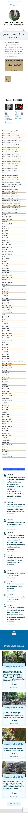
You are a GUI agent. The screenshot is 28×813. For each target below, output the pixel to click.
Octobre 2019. (6, 249)
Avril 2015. (5, 384)
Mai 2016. (5, 349)
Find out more (14, 687)
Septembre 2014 (7, 400)
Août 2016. (5, 342)
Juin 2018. (5, 291)
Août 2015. (5, 375)
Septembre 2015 (7, 372)
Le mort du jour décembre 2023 (11, 156)
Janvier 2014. (6, 417)
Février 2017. (6, 328)
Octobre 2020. (6, 221)
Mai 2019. (5, 263)
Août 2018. (5, 287)
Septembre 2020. (7, 224)
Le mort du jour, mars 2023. (10, 175)
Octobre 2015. (6, 370)
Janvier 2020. (6, 242)
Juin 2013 (5, 428)
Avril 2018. (5, 296)
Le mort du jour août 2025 (10, 142)
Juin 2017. (5, 319)
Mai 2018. (5, 294)
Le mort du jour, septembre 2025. (12, 140)
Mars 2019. (5, 268)
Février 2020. (6, 240)
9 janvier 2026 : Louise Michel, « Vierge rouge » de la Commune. (8, 117)
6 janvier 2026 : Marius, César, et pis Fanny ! (19, 115)
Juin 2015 (5, 379)
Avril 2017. (5, 324)
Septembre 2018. (7, 282)
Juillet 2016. (5, 345)
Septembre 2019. (7, 254)
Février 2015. (6, 389)
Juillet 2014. (5, 405)
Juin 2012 (5, 449)
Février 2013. (6, 442)
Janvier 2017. (6, 331)
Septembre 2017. (7, 312)
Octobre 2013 (6, 424)
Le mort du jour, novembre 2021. (11, 203)
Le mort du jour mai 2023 (9, 170)
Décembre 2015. (7, 365)
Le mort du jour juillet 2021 (10, 212)
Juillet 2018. (5, 289)
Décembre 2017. (7, 305)
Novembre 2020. (7, 219)
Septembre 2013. (7, 426)
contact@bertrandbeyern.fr (14, 2)
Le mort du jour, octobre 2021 (11, 205)
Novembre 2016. (7, 335)
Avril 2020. (5, 235)
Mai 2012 (5, 447)
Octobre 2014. (6, 398)
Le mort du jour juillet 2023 (10, 166)
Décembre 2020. (7, 217)
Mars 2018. (5, 298)
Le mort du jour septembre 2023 (11, 161)
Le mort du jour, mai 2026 (9, 133)
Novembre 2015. (7, 368)
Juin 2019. (5, 261)
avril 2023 (5, 173)
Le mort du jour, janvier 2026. (10, 135)
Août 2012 (5, 454)
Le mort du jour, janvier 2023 (10, 180)
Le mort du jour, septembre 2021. (12, 207)
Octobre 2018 (6, 280)
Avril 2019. (5, 266)
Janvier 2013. (6, 433)
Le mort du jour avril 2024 (9, 149)
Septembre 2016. (7, 340)
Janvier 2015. (6, 391)
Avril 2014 (5, 412)
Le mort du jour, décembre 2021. (11, 201)
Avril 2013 (5, 438)
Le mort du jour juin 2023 (9, 168)
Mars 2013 (5, 431)
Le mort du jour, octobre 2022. (11, 182)
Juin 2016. (5, 347)
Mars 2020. (5, 238)
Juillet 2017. (5, 317)
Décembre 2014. (7, 393)
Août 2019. (5, 256)
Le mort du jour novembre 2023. (11, 159)
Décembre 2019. (7, 245)
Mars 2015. (5, 386)
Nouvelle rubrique (7, 252)
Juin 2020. (5, 231)
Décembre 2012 (6, 435)
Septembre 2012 (7, 456)
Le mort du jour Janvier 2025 (10, 145)
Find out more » (11, 498)
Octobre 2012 (6, 440)
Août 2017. (5, 314)
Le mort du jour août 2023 (10, 163)
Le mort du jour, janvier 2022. (10, 198)
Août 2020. (5, 226)
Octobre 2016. (6, 338)
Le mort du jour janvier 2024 (10, 154)
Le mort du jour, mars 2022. (10, 194)
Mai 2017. (5, 321)
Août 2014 (5, 403)
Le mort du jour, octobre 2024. (11, 147)
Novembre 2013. (7, 421)
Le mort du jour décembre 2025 (11, 138)
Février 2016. (6, 356)
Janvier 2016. (6, 359)
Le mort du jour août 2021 (10, 210)
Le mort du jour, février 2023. (10, 177)
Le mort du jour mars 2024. (10, 152)
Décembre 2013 (6, 419)
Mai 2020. (5, 233)
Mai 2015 (5, 382)
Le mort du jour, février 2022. (10, 196)
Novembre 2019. (7, 247)
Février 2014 (5, 414)
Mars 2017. (5, 326)
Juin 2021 (5, 214)
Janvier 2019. (6, 273)
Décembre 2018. (7, 275)
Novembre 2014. (7, 396)
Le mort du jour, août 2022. (10, 187)
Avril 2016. (5, 352)
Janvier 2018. (6, 303)
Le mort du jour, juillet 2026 (10, 131)
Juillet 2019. (5, 259)
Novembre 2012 (7, 445)
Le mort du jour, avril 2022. (10, 191)
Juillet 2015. (5, 377)
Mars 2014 (5, 410)
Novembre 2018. (7, 277)
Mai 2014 (5, 407)
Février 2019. (6, 270)
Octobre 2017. (6, 310)
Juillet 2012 (5, 452)
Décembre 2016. (7, 333)
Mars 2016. (5, 354)
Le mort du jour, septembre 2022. (12, 184)
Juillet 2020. (5, 228)
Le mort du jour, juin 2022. (10, 189)
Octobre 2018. (6, 284)
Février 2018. (6, 300)
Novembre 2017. (7, 307)
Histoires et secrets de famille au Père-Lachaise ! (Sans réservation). (16, 524)
